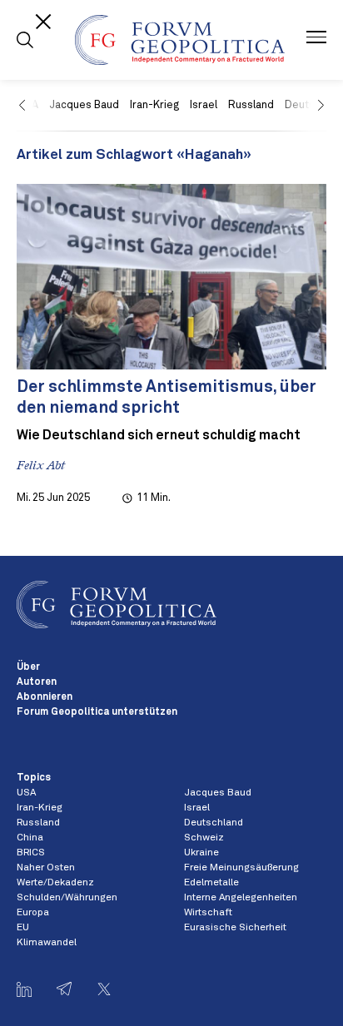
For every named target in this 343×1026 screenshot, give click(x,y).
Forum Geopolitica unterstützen (97, 712)
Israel (203, 105)
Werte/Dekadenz (55, 883)
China (30, 838)
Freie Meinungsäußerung (241, 868)
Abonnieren (44, 697)
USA (26, 793)
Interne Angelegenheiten (240, 898)
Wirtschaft (208, 913)
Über (28, 667)
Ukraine (201, 853)
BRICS (31, 853)
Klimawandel (47, 943)
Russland (251, 105)
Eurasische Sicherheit (235, 928)
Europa (33, 913)
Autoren (37, 682)
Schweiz (204, 838)
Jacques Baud (84, 105)
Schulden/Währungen (67, 898)
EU (23, 928)
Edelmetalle (211, 883)
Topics (34, 778)
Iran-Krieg (154, 105)
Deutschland (213, 823)
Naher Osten (46, 868)
